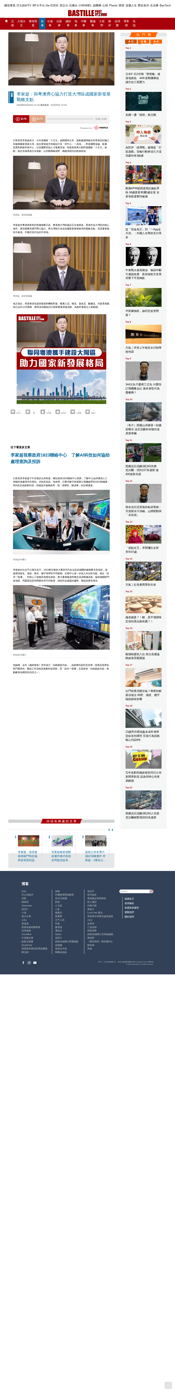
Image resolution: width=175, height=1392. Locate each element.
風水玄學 (26, 916)
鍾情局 (25, 902)
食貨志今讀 (61, 948)
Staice (58, 934)
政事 (42, 23)
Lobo (24, 920)
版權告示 (129, 898)
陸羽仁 (25, 909)
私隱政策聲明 (132, 907)
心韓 (105, 5)
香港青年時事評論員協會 (100, 916)
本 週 (143, 41)
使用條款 (129, 903)
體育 (121, 5)
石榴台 (73, 5)
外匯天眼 (92, 905)
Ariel (24, 891)
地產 (75, 23)
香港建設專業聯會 (96, 898)
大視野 (102, 23)
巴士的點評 (27, 894)
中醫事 (83, 23)
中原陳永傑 (27, 938)
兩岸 (109, 23)
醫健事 (93, 23)
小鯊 (57, 909)
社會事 (50, 23)
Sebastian (27, 905)
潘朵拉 (58, 930)
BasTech (165, 5)
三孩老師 (92, 927)
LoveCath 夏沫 (95, 912)
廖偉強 (58, 927)
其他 (134, 23)
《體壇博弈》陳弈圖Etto (99, 941)
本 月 (156, 41)
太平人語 (59, 920)
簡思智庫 (92, 930)
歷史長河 (143, 5)
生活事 (154, 5)
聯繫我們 (129, 912)
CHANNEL (85, 5)
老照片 (58, 938)
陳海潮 (90, 945)
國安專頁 (9, 5)
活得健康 (26, 930)
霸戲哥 (58, 912)
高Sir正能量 (61, 898)
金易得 (90, 923)
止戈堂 (58, 905)
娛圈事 (97, 5)
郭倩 (57, 902)
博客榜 (126, 23)
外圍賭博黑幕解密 (64, 894)
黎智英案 (33, 23)
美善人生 (131, 5)
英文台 (64, 5)
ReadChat (27, 945)
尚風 (57, 923)
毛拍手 (90, 891)
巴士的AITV (24, 5)
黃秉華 (58, 916)
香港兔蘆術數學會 (31, 927)
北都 (12, 23)
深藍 (24, 898)
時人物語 (92, 902)
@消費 (117, 23)
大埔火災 (21, 23)
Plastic (113, 5)
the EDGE (52, 5)
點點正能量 (27, 941)
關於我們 (129, 916)
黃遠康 (25, 923)
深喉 (57, 891)
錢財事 (68, 23)
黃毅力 (90, 909)
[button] (108, 830)
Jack (89, 920)
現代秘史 (92, 894)
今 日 (131, 41)
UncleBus (27, 934)
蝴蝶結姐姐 (61, 952)
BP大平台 (39, 5)
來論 (89, 948)
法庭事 (59, 23)
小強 (24, 912)
